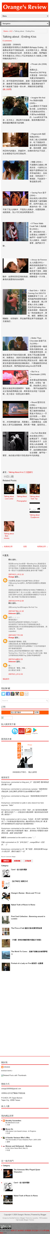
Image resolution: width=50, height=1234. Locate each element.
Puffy (3, 819)
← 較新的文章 (7, 546)
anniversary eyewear (29, 789)
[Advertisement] (11, 1014)
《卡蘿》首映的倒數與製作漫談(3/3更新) (26, 940)
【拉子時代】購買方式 (19, 881)
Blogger (43, 1215)
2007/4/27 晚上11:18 (16, 611)
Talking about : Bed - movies (9, 536)
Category (4, 866)
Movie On (9, 1129)
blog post (25, 796)
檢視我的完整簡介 (7, 1070)
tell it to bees (22, 819)
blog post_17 (27, 782)
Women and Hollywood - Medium (19, 1146)
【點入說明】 (33, 772)
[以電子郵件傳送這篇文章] (5, 476)
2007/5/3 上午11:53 (15, 674)
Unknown (12, 613)
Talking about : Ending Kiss (19, 36)
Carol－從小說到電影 (19, 870)
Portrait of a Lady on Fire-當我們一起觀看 (27, 963)
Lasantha (35, 1218)
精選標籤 (17, 861)
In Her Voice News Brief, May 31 (17, 1148)
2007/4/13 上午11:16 (16, 574)
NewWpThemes (14, 1218)
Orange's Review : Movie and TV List (25, 893)
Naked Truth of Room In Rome (23, 905)
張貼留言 (6, 679)
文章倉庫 (28, 861)
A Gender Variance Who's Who (18, 1138)
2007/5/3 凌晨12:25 (15, 659)
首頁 (25, 546)
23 (17, 842)
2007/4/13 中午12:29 (16, 601)
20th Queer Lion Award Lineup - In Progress (21, 1131)
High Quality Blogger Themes (25, 1220)
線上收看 (7, 89)
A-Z (11, 31)
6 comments (7, 41)
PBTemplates (43, 1218)
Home (5, 31)
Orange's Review (23, 1215)
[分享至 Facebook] (12, 476)
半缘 (3, 842)
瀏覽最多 (6, 861)
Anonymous (5, 782)
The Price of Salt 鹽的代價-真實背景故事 (26, 928)
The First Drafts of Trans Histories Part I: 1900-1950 (23, 1140)
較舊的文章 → (42, 546)
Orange (11, 577)
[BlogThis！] (7, 476)
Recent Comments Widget (8, 856)
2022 (24, 810)
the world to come (28, 828)
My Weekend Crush (12, 1123)
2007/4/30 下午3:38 (15, 635)
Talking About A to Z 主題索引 (20, 472)
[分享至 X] (10, 476)
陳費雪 (3, 838)
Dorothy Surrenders (13, 1121)
